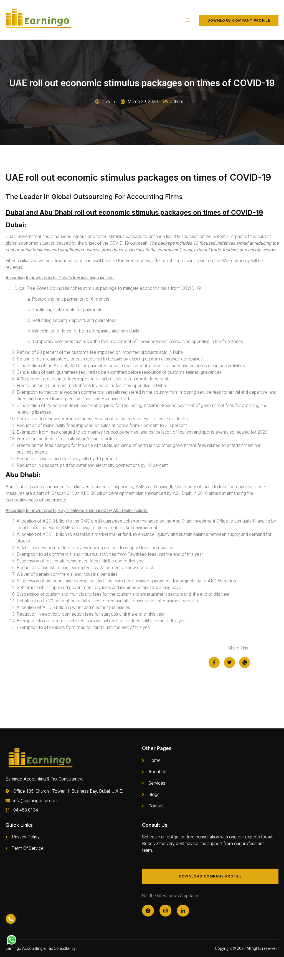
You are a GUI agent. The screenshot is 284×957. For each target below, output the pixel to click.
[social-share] (214, 662)
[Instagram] (165, 911)
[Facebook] (148, 911)
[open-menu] (187, 20)
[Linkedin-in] (183, 911)
